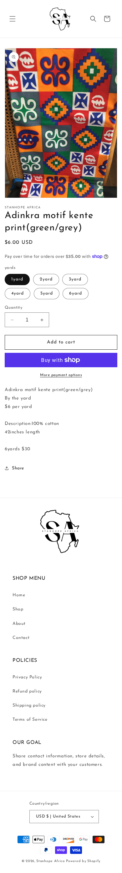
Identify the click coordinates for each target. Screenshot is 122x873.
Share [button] (18, 468)
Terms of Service (30, 719)
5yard (46, 293)
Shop (18, 609)
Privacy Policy (27, 677)
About (19, 623)
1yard (17, 279)
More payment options (61, 375)
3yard (75, 279)
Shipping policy (29, 705)
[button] (12, 19)
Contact (21, 637)
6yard (75, 293)
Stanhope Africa (50, 861)
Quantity (13, 308)
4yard (17, 293)
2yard (46, 279)
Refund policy (27, 691)
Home (19, 595)
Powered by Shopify (83, 861)
